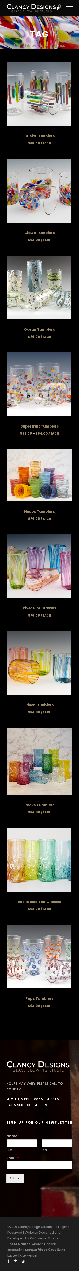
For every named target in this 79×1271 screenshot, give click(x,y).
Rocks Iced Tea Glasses (39, 901)
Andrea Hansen (44, 1244)
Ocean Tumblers (39, 329)
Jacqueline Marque (22, 1249)
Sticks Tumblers (39, 135)
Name (13, 1136)
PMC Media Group (44, 1238)
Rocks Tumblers (40, 805)
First (9, 1150)
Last (44, 1150)
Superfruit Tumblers (39, 426)
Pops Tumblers (39, 998)
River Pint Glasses (39, 608)
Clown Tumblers (39, 232)
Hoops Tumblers (39, 511)
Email (13, 1158)
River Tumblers (39, 705)
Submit (15, 1178)
